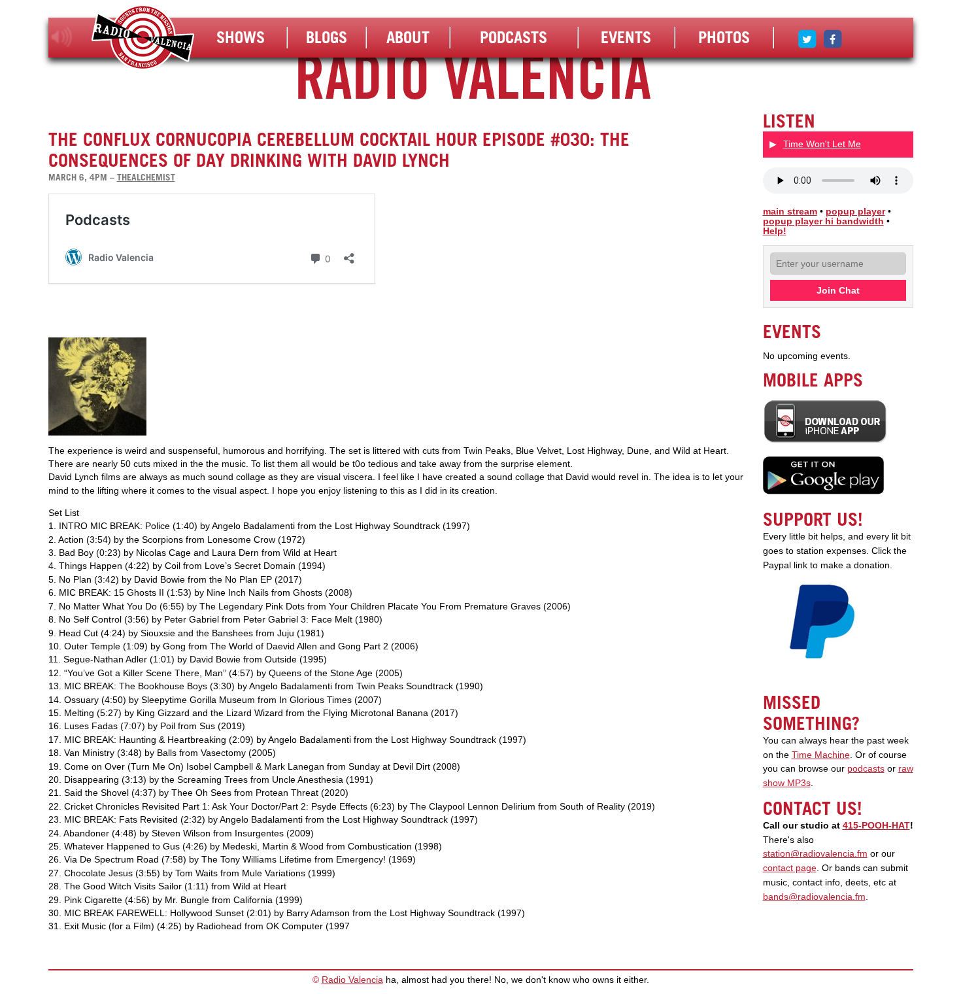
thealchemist (146, 177)
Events (626, 37)
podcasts (866, 769)
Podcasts (513, 37)
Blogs (326, 37)
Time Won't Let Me (822, 144)
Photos (724, 37)
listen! (61, 37)
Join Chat (838, 290)
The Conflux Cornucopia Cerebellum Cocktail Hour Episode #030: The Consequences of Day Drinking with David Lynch (339, 150)
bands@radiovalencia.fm (814, 897)
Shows (240, 37)
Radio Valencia (352, 980)
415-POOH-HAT (876, 826)
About (408, 37)
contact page (790, 868)
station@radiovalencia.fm (815, 854)
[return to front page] (143, 39)
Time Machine (821, 755)
